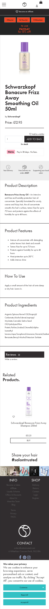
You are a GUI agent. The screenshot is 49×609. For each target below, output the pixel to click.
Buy (28, 440)
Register (35, 498)
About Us (13, 498)
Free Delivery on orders (25, 171)
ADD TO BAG (34, 139)
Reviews (11, 355)
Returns (36, 488)
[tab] (24, 354)
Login (35, 494)
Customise (23, 587)
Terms (13, 510)
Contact (36, 491)
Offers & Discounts (13, 494)
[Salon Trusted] (24, 4)
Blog (13, 504)
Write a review (11, 359)
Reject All (24, 595)
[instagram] (29, 557)
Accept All (24, 602)
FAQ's (13, 516)
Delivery (35, 484)
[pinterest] (24, 557)
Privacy (13, 513)
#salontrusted (24, 460)
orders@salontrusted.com (24, 548)
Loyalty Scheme (13, 491)
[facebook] (20, 557)
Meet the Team (13, 501)
